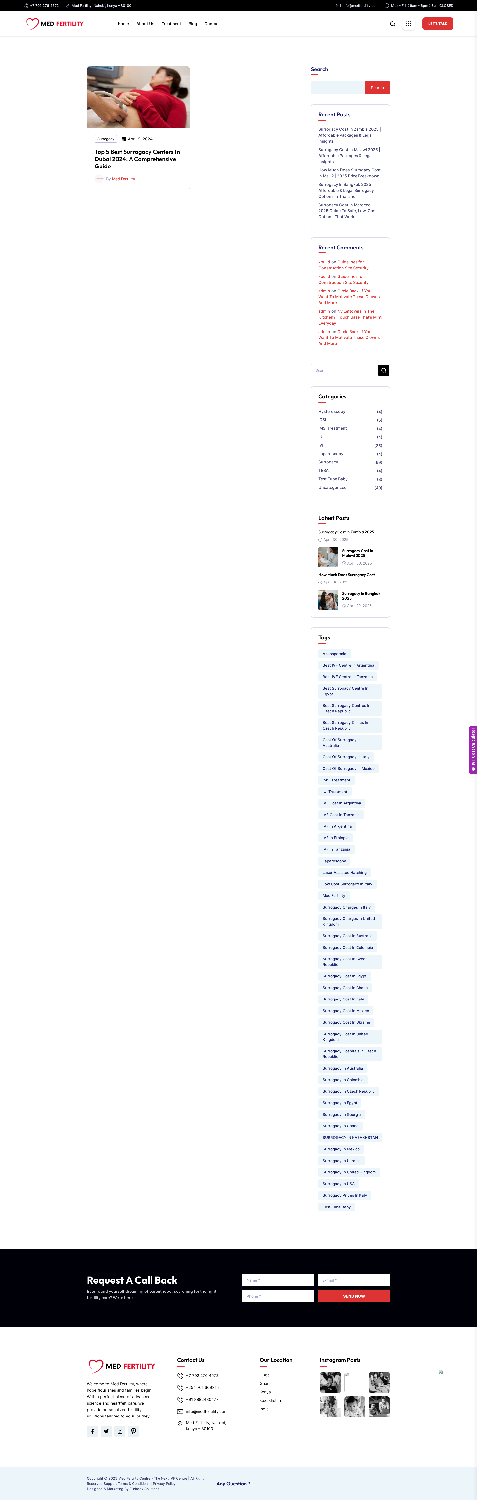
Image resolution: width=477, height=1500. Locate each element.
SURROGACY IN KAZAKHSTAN (350, 1137)
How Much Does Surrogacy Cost (346, 574)
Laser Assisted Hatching (345, 872)
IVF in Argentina (337, 826)
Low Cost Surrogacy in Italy (347, 884)
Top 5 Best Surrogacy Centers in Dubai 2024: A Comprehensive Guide (137, 159)
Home (123, 23)
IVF (321, 445)
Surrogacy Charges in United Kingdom (349, 921)
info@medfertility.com (360, 5)
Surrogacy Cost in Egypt (345, 976)
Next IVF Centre (174, 1478)
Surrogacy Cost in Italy (343, 999)
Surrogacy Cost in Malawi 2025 (357, 553)
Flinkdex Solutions (144, 1489)
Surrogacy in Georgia (342, 1114)
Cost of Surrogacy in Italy (346, 756)
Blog (193, 23)
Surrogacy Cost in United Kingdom (345, 1037)
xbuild (324, 261)
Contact (212, 23)
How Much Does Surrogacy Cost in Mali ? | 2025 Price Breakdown (349, 172)
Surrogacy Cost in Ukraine (346, 1022)
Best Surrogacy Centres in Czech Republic (346, 708)
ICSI (322, 419)
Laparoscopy (330, 453)
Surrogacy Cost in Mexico (346, 1010)
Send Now (354, 1296)
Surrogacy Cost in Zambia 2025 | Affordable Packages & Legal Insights (349, 135)
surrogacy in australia (343, 1068)
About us (145, 23)
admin (324, 290)
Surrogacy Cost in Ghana (345, 987)
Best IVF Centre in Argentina (348, 665)
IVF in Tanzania (336, 849)
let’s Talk (437, 23)
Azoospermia (334, 653)
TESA (323, 470)
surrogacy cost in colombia (348, 947)
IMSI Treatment (332, 428)
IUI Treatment (335, 791)
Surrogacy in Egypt (340, 1102)
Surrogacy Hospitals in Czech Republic (349, 1054)
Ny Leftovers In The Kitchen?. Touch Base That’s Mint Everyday (350, 317)
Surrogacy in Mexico (341, 1149)
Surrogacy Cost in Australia (348, 935)
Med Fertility (123, 178)
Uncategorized (332, 487)
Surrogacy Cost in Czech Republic (345, 962)
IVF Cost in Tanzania (341, 814)
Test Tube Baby (333, 478)
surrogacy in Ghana (340, 1126)
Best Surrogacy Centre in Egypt (345, 691)
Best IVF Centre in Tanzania (348, 676)
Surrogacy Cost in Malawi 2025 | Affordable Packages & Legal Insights (349, 155)
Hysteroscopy (331, 411)
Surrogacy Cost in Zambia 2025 (346, 531)
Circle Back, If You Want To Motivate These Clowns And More (349, 296)
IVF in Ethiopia (336, 837)
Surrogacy (105, 139)
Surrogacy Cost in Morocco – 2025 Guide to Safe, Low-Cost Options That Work (347, 210)
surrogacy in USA (339, 1183)
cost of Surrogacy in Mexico (349, 768)
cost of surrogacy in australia (342, 742)
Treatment (171, 23)
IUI (320, 436)
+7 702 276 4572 (44, 5)
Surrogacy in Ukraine (342, 1160)
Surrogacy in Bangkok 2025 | (361, 596)
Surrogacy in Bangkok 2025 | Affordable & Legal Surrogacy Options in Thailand (346, 190)
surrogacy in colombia (343, 1079)
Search (319, 69)
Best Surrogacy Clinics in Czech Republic (345, 725)
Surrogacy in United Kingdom (349, 1172)
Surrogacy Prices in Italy (345, 1195)
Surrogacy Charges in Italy (347, 907)
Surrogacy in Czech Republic (349, 1091)
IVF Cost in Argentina (342, 803)
